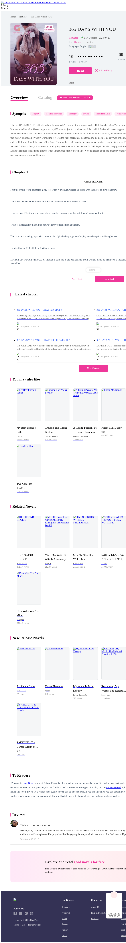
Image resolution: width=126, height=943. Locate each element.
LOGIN (62, 2)
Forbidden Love (103, 114)
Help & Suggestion (99, 913)
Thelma (77, 42)
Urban (64, 935)
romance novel (113, 787)
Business (94, 918)
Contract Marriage (54, 114)
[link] (13, 17)
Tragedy (35, 114)
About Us (95, 907)
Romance (23, 17)
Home (13, 17)
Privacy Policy (34, 925)
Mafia (64, 918)
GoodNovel (28, 783)
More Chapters (93, 368)
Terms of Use (19, 925)
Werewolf (66, 913)
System (65, 924)
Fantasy (65, 930)
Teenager (73, 114)
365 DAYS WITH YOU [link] (41, 17)
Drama (86, 114)
